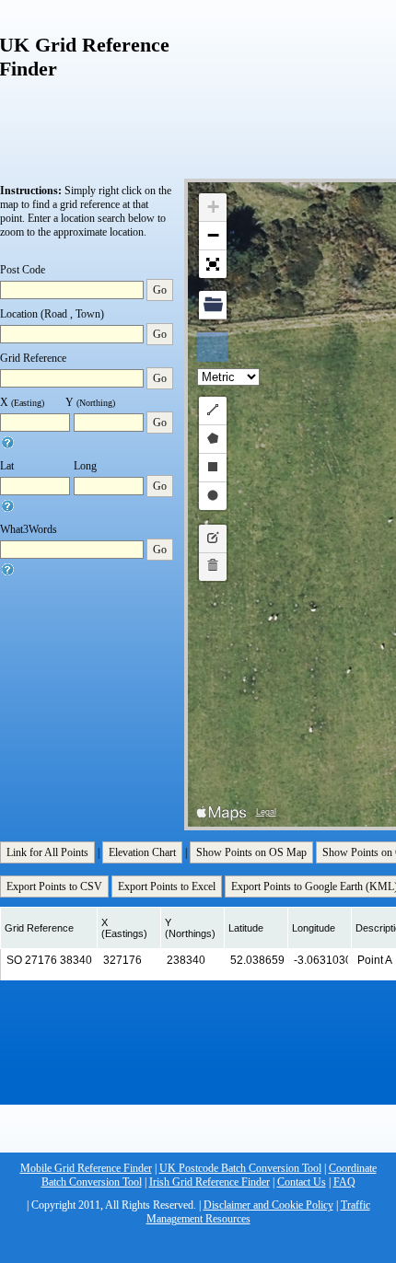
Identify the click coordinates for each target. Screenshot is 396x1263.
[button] (213, 207)
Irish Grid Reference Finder (209, 1182)
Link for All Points (47, 852)
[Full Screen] (213, 264)
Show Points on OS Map (251, 852)
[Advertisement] (313, 79)
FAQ (344, 1182)
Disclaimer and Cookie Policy (268, 1205)
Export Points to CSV (54, 886)
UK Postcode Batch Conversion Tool (240, 1168)
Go (160, 290)
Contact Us (301, 1182)
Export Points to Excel (166, 886)
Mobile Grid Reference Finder (86, 1168)
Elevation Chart (142, 852)
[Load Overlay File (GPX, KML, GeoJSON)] (213, 305)
